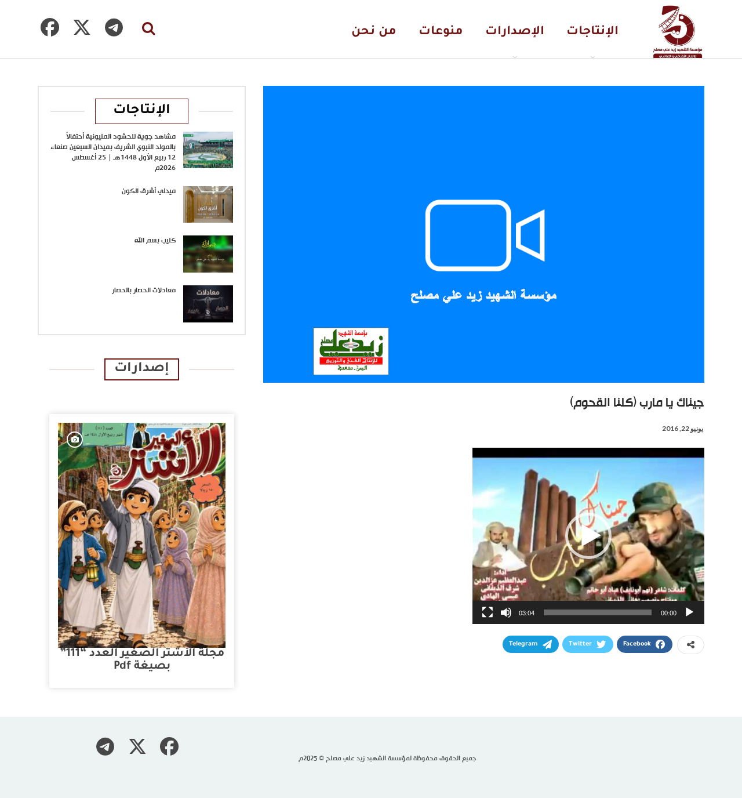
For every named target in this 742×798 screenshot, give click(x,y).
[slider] (598, 612)
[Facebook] (50, 27)
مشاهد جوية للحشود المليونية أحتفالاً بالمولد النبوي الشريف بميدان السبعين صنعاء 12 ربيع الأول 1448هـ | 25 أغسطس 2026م (113, 152)
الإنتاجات (592, 32)
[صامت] (506, 612)
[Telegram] (114, 27)
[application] (588, 536)
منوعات (441, 32)
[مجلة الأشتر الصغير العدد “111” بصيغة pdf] (141, 535)
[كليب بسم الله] (208, 254)
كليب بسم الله (155, 240)
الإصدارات (514, 32)
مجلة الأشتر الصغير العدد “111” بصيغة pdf (142, 660)
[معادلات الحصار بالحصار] (208, 303)
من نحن (374, 32)
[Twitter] (82, 27)
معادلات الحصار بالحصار (144, 290)
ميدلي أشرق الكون (149, 191)
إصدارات (141, 369)
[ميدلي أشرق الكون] (208, 204)
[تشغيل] (689, 612)
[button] (588, 536)
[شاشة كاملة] (487, 612)
